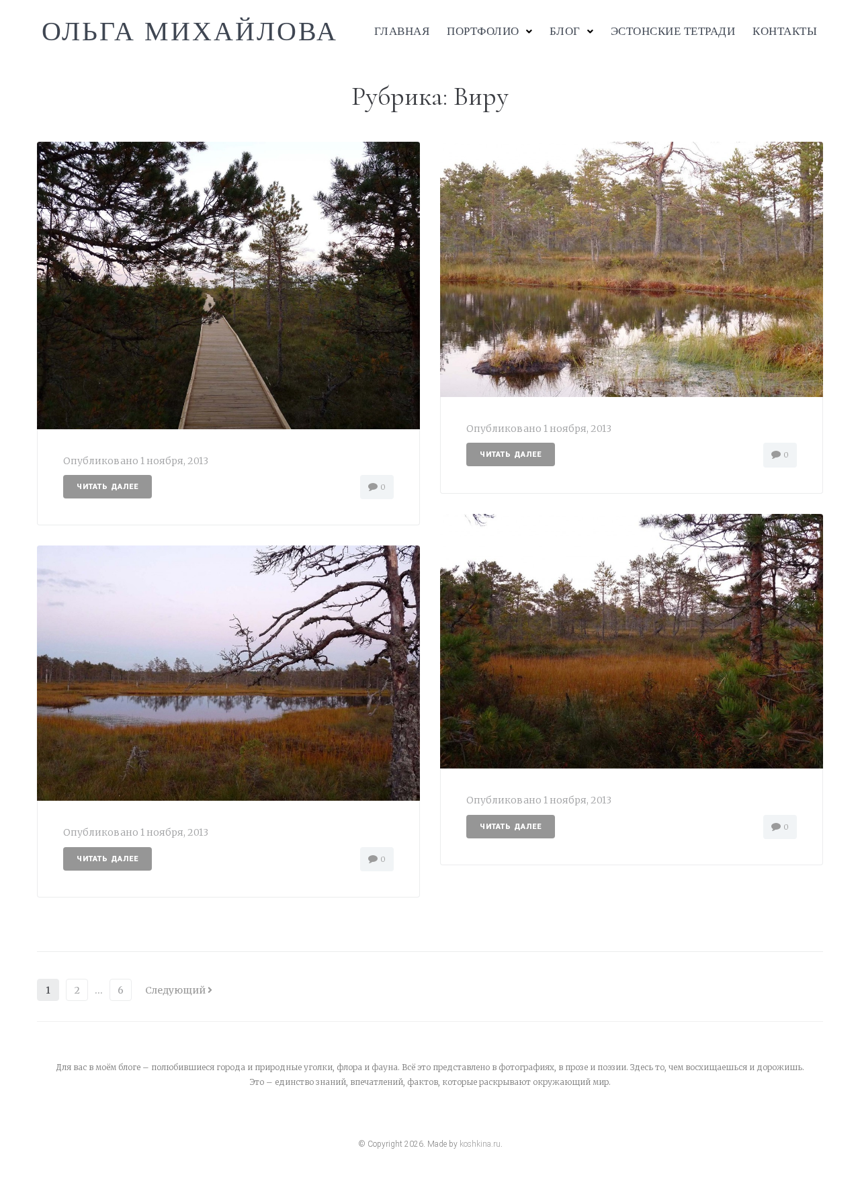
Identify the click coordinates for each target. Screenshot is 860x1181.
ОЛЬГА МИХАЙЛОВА (190, 31)
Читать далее (107, 486)
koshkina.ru (480, 1144)
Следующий (176, 990)
